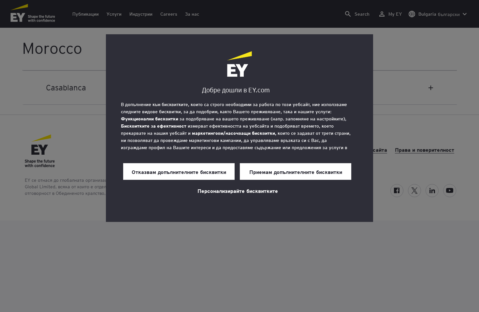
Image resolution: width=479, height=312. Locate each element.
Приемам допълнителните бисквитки (295, 171)
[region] (239, 128)
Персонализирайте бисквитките (237, 190)
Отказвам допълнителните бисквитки (179, 171)
